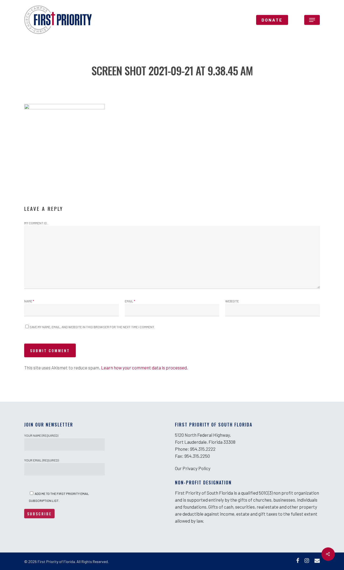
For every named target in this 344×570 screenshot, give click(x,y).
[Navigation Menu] (312, 20)
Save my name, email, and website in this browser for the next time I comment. (92, 327)
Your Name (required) (41, 435)
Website (232, 301)
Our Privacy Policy (192, 468)
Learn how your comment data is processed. (144, 367)
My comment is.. (36, 223)
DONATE (272, 20)
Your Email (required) (41, 460)
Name (29, 301)
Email (130, 301)
